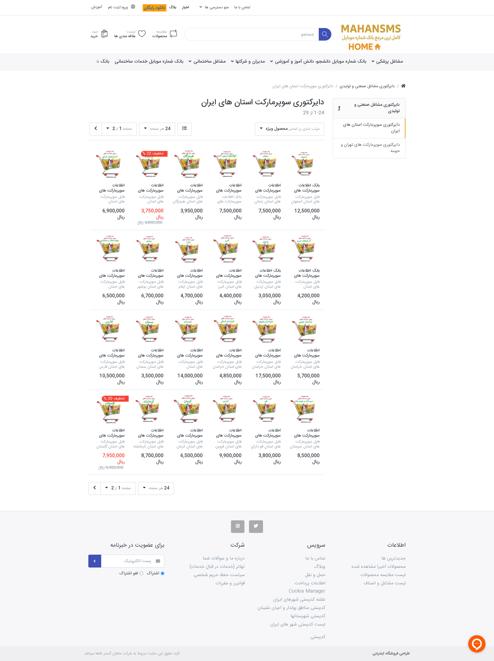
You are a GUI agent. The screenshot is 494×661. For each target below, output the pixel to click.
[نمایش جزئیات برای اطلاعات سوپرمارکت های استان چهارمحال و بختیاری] (109, 249)
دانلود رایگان (154, 7)
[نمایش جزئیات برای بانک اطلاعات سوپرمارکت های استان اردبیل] (265, 249)
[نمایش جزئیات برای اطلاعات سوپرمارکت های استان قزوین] (227, 409)
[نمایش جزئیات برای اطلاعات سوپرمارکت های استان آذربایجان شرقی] (109, 164)
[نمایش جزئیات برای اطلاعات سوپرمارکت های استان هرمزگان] (187, 164)
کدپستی (317, 637)
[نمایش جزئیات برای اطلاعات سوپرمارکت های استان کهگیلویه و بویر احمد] (227, 164)
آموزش (96, 7)
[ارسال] (94, 561)
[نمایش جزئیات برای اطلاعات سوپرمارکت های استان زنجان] (265, 164)
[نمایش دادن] (185, 129)
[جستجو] (325, 34)
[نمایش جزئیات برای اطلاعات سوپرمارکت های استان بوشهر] (149, 249)
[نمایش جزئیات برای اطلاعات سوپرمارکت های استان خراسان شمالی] (227, 329)
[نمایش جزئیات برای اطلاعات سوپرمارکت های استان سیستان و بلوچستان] (305, 409)
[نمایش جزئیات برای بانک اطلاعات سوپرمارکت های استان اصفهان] (305, 164)
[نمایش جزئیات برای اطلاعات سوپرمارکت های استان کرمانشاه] (149, 409)
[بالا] (403, 86)
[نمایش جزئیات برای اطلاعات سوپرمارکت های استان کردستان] (149, 164)
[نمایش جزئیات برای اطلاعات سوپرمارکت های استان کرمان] (187, 409)
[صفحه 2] (95, 129)
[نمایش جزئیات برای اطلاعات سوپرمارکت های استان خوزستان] (187, 329)
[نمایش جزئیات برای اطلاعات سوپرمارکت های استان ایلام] (187, 249)
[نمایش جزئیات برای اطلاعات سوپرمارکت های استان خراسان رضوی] (265, 329)
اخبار (185, 7)
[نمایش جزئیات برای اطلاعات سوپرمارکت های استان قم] (265, 409)
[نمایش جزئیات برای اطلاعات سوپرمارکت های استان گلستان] (109, 409)
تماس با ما (242, 7)
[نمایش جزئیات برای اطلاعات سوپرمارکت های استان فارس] (109, 329)
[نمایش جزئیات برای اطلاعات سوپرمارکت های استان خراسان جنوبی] (305, 329)
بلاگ (172, 7)
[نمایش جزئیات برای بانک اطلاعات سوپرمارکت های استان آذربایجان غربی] (305, 249)
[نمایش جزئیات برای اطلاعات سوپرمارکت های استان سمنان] (149, 329)
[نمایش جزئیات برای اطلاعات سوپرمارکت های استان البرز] (227, 249)
